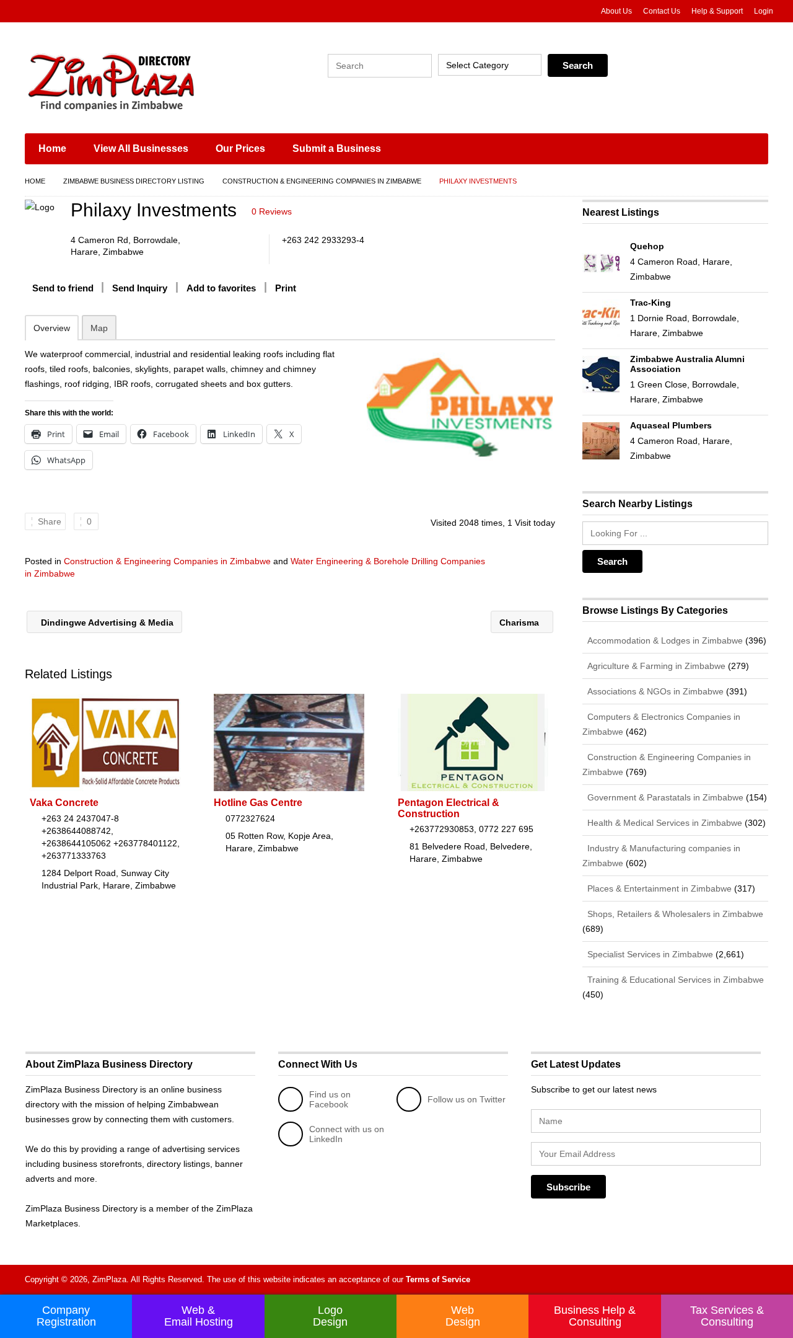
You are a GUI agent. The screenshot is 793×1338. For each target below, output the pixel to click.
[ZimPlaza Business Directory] (142, 80)
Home (52, 148)
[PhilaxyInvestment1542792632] (459, 406)
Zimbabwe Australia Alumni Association (687, 364)
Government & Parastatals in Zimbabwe (664, 797)
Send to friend (63, 288)
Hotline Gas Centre (258, 802)
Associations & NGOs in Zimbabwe (654, 691)
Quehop (647, 246)
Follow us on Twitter (466, 1099)
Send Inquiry (139, 288)
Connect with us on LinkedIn (346, 1134)
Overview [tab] (51, 328)
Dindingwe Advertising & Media (105, 622)
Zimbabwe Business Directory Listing (133, 181)
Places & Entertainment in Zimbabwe (658, 888)
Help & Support (717, 11)
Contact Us (661, 11)
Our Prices (240, 148)
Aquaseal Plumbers (671, 425)
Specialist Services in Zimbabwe (649, 954)
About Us (616, 11)
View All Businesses (141, 148)
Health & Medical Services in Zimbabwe (663, 823)
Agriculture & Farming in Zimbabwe (655, 666)
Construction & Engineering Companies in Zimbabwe (321, 181)
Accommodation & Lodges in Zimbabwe (664, 640)
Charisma (520, 622)
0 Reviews (272, 211)
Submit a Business (336, 148)
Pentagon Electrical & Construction (448, 808)
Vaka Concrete (64, 802)
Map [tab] (99, 328)
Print (285, 288)
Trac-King (650, 303)
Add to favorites (221, 288)
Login (763, 11)
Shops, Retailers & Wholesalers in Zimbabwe (674, 914)
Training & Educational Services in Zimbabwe (674, 980)
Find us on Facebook (330, 1099)
